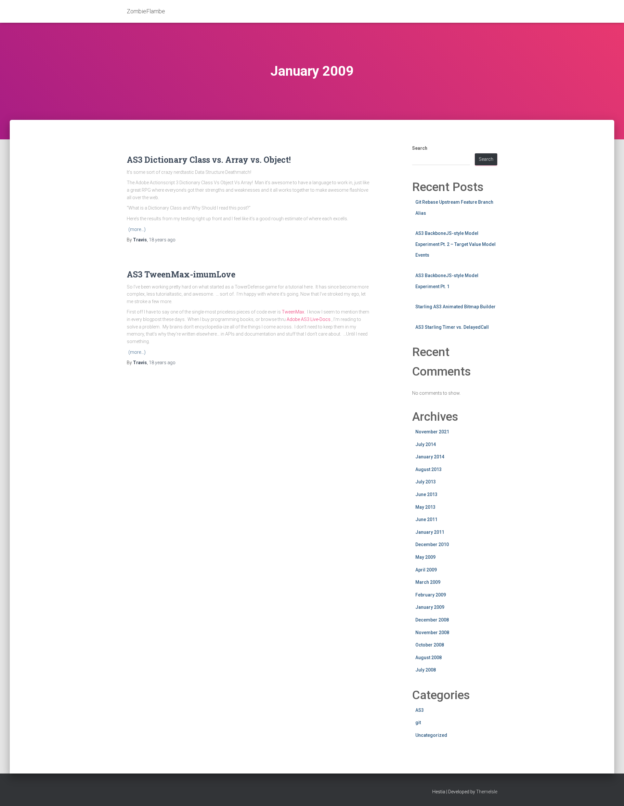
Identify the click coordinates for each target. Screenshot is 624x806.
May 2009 (425, 557)
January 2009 (429, 607)
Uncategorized (431, 735)
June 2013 (426, 494)
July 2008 (425, 669)
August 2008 (428, 657)
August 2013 (428, 469)
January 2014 (429, 456)
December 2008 (432, 619)
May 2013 (425, 507)
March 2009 (427, 582)
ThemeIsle (486, 791)
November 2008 (432, 632)
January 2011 (429, 532)
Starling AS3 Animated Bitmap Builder (455, 306)
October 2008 (429, 644)
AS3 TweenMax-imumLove (181, 274)
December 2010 (432, 544)
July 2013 (425, 481)
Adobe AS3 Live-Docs (309, 319)
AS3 (419, 710)
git (418, 722)
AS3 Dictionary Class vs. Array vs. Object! (209, 159)
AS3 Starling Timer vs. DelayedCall (452, 327)
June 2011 (426, 519)
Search (419, 148)
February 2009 (430, 594)
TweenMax (293, 311)
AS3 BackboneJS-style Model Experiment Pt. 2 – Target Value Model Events (455, 244)
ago (162, 239)
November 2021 (432, 431)
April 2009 (426, 569)
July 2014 (425, 444)
